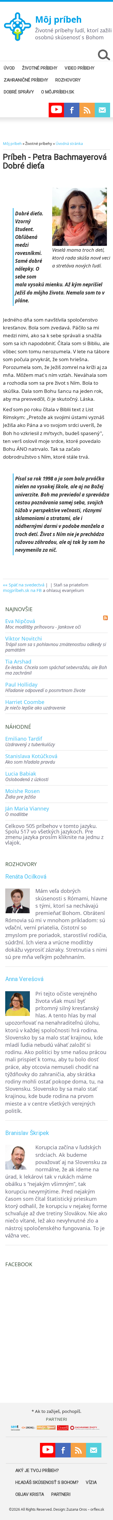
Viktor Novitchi (23, 638)
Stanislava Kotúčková (31, 756)
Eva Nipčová (20, 621)
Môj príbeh (58, 19)
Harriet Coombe (24, 701)
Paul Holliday (21, 684)
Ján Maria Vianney (27, 808)
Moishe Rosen (22, 791)
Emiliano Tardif (23, 738)
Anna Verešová (24, 979)
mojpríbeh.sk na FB (22, 590)
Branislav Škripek (27, 1132)
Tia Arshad (18, 661)
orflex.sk (97, 1509)
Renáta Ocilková (25, 876)
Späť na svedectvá (26, 585)
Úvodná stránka (69, 143)
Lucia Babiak (20, 773)
